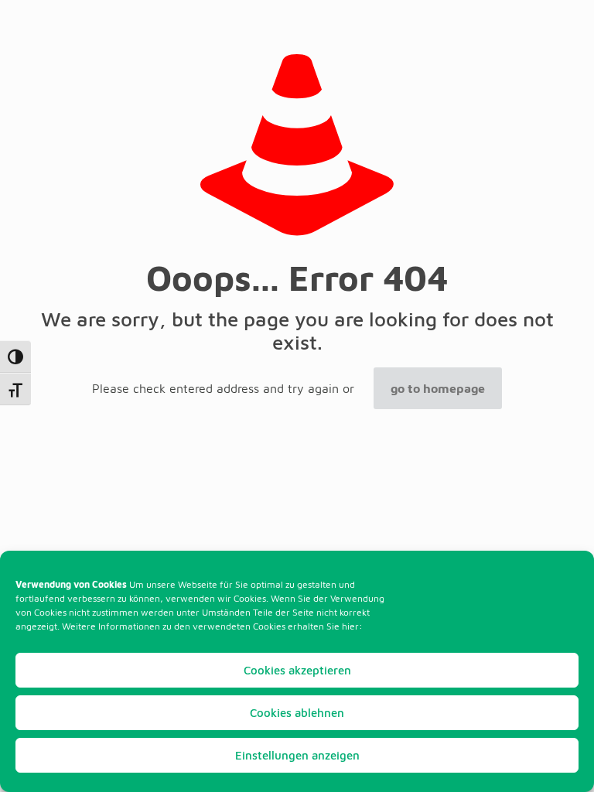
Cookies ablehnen (297, 712)
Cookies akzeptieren (297, 670)
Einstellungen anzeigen (297, 755)
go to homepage (438, 388)
